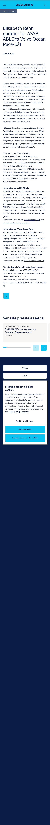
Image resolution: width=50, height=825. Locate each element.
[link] (6, 11)
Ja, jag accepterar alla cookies (25, 438)
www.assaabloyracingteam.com (16, 222)
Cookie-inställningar (25, 421)
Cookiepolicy (10, 412)
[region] (25, 412)
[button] (12, 11)
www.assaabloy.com (32, 219)
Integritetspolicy (22, 412)
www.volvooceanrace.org (34, 260)
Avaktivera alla (25, 429)
